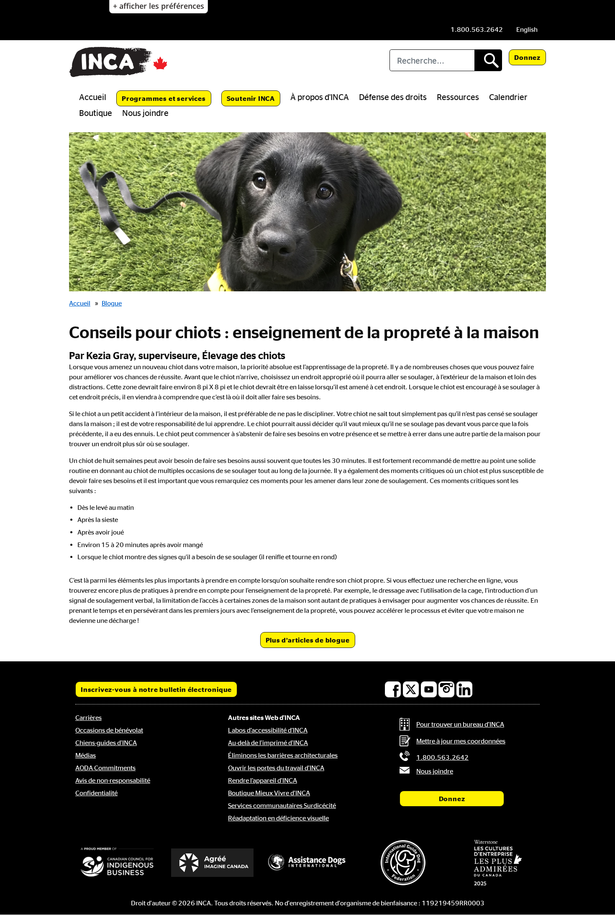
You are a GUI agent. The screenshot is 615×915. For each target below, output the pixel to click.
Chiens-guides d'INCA (106, 742)
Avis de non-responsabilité (112, 780)
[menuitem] (527, 29)
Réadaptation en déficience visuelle (278, 818)
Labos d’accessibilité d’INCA (268, 730)
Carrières (88, 717)
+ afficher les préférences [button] (158, 6)
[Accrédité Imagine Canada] (212, 862)
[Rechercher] (488, 60)
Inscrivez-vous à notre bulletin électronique (156, 689)
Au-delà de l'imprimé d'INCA (268, 742)
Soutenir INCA (251, 98)
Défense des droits (393, 96)
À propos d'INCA (319, 96)
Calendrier (508, 96)
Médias (85, 755)
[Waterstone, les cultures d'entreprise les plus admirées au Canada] (497, 863)
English (527, 29)
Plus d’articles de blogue (308, 640)
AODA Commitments (105, 767)
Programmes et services (164, 98)
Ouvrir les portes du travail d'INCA (276, 767)
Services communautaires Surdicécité (282, 805)
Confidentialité (96, 793)
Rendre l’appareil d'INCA (262, 780)
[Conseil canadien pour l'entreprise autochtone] (117, 862)
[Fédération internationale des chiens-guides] (402, 862)
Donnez (527, 57)
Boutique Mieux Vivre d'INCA (269, 793)
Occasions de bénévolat (109, 730)
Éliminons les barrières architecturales (283, 755)
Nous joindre (145, 112)
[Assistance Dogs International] (307, 862)
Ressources (458, 96)
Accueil (92, 96)
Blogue (112, 303)
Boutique (95, 112)
